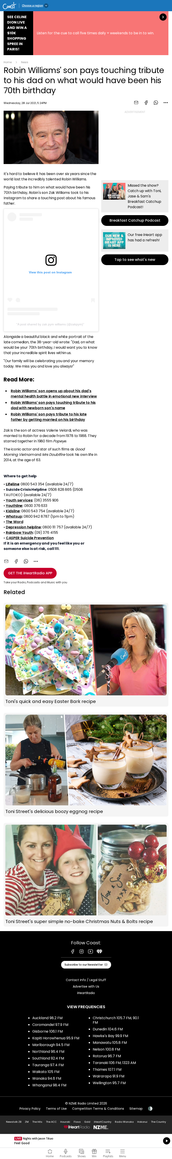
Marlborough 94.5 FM (50, 1044)
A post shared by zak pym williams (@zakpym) (50, 324)
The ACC (51, 1122)
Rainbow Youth (19, 532)
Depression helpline (23, 527)
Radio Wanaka (124, 1122)
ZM (27, 1122)
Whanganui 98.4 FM (49, 1085)
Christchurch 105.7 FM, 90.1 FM (116, 1020)
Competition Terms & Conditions (98, 1108)
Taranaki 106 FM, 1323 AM (114, 1062)
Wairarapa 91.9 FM (108, 1076)
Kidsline (13, 511)
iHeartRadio (86, 993)
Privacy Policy (30, 1108)
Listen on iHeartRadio (86, 1141)
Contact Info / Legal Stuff (86, 980)
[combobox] (165, 102)
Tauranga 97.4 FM (48, 1065)
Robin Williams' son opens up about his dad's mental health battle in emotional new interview (54, 393)
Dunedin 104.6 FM (108, 1029)
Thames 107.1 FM (107, 1069)
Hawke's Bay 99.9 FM (110, 1035)
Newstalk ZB (13, 1122)
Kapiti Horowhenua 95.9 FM (55, 1038)
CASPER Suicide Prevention (30, 538)
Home (8, 62)
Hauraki (65, 1122)
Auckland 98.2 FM (47, 1018)
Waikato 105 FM (45, 1071)
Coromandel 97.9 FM (50, 1024)
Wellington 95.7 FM (109, 1082)
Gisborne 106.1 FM (47, 1031)
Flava (77, 1122)
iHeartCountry (102, 1122)
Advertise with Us (86, 986)
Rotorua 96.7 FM (107, 1056)
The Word (14, 521)
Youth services (19, 500)
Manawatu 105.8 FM (110, 1042)
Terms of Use (56, 1108)
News (24, 62)
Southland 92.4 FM (48, 1058)
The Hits (37, 1122)
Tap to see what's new (134, 247)
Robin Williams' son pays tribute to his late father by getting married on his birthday (49, 417)
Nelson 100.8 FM (106, 1049)
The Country (158, 1122)
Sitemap (136, 1108)
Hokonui (142, 1122)
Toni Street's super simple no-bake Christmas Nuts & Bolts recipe (86, 875)
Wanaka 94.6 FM (46, 1078)
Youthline (14, 505)
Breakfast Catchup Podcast (134, 203)
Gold (87, 1122)
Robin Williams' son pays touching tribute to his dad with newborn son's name (53, 405)
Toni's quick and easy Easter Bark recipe (86, 655)
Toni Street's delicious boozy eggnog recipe (86, 765)
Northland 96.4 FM (48, 1051)
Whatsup (14, 516)
